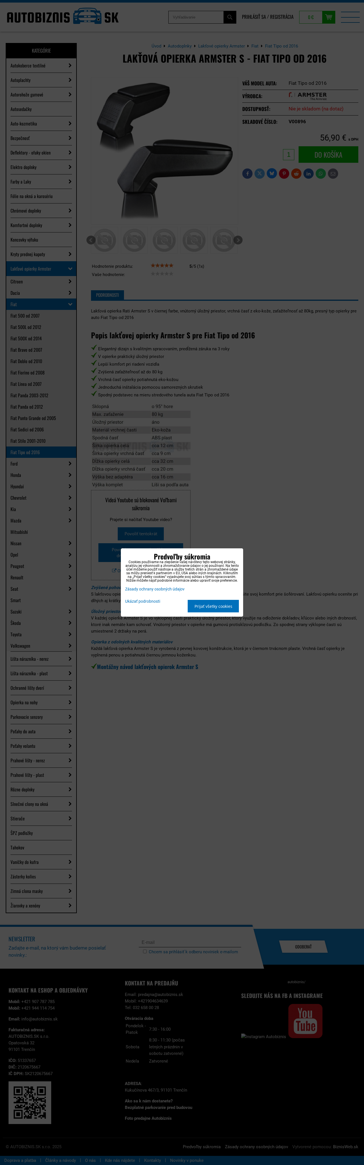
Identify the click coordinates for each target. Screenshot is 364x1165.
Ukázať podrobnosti (142, 601)
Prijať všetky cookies (213, 606)
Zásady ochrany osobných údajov (155, 589)
